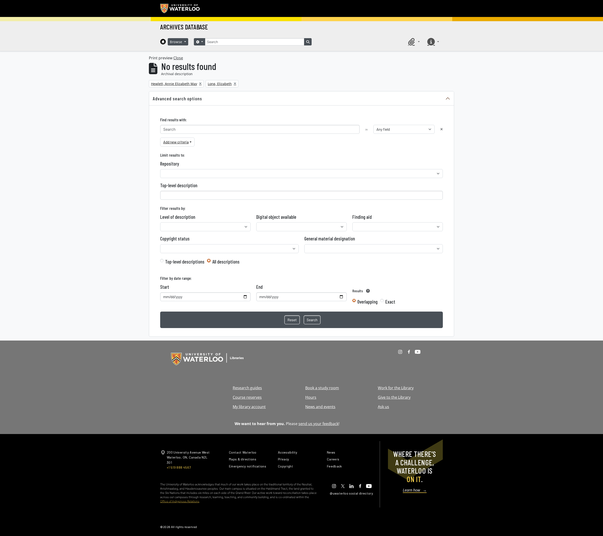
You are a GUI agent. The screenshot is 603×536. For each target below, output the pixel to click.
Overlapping (367, 302)
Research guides (247, 387)
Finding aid (362, 217)
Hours (310, 397)
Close (178, 58)
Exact (390, 302)
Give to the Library (394, 397)
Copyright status (175, 238)
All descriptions (226, 261)
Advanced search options (177, 98)
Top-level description (178, 185)
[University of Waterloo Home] (180, 8)
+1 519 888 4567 (179, 467)
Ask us (383, 406)
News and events (320, 406)
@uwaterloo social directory (351, 493)
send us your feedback (318, 423)
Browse (176, 42)
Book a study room (322, 387)
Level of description (177, 217)
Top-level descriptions (184, 261)
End (259, 287)
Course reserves (247, 397)
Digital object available (276, 217)
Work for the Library (396, 387)
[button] (413, 41)
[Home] (163, 42)
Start (164, 287)
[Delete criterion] (441, 129)
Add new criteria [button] (176, 142)
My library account (249, 406)
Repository (169, 163)
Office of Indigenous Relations (179, 501)
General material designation (329, 238)
